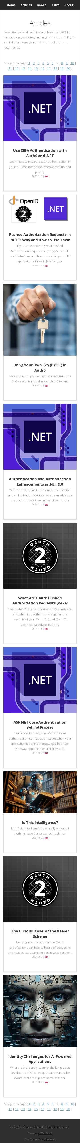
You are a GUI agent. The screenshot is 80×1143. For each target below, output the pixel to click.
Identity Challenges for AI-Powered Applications (40, 1059)
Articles (26, 5)
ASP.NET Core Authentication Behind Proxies (40, 725)
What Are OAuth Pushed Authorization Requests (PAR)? (40, 600)
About (68, 5)
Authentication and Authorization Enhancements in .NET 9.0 (40, 481)
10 (72, 63)
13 (23, 68)
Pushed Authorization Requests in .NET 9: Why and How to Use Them (40, 237)
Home (11, 5)
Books (41, 5)
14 (29, 68)
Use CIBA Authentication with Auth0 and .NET (40, 153)
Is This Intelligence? (40, 822)
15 (36, 68)
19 (62, 68)
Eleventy (50, 1139)
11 (10, 68)
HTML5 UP (45, 1133)
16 (42, 68)
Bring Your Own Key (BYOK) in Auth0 (40, 367)
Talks (55, 5)
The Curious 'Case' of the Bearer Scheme (40, 933)
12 (16, 68)
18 (55, 68)
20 (68, 68)
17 (49, 68)
